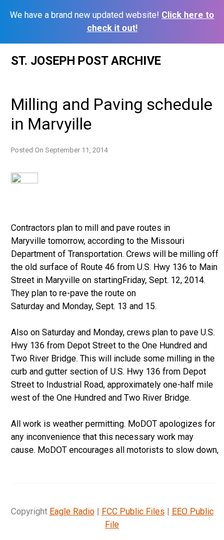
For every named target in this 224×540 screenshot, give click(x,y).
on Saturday (52, 332)
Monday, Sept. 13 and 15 (108, 306)
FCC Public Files (133, 511)
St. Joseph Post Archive (86, 61)
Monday (108, 332)
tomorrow (66, 241)
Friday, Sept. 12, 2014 (163, 280)
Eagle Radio (72, 511)
